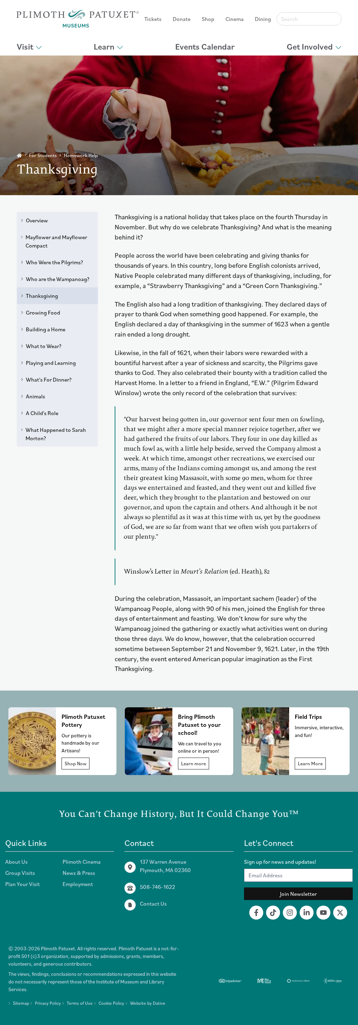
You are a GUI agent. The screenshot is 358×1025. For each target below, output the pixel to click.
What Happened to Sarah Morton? (56, 434)
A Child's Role (42, 413)
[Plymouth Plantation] (77, 19)
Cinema (234, 18)
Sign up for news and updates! (280, 861)
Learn (104, 46)
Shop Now (75, 763)
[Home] (19, 155)
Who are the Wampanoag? (58, 278)
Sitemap (21, 1003)
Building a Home (45, 329)
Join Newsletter (298, 893)
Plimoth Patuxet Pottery (83, 721)
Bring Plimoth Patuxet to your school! (199, 725)
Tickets (153, 18)
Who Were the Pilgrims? (54, 262)
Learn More (310, 763)
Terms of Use (80, 1003)
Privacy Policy (48, 1003)
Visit (25, 46)
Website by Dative (147, 1003)
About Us (16, 861)
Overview (37, 220)
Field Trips (308, 717)
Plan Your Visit (22, 883)
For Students (43, 155)
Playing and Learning (51, 362)
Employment (78, 883)
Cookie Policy (111, 1003)
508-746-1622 (157, 886)
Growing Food (43, 312)
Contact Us (153, 903)
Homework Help (81, 155)
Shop (208, 18)
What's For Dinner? (49, 379)
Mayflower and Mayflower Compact (56, 241)
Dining (263, 18)
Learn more (193, 763)
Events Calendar (205, 46)
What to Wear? (44, 345)
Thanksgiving (42, 295)
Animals (35, 396)
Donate (182, 18)
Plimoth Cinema (82, 861)
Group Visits (20, 872)
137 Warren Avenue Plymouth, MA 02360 (165, 865)
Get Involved (310, 46)
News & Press (79, 872)
